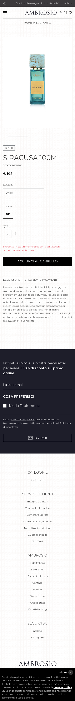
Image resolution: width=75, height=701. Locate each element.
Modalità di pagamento (37, 521)
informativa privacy (22, 419)
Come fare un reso (37, 514)
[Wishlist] (70, 12)
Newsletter (37, 569)
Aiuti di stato (37, 602)
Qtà (5, 226)
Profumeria (38, 479)
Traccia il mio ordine (37, 508)
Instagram (37, 637)
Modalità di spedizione (37, 528)
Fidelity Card (37, 562)
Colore (8, 184)
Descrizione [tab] (11, 279)
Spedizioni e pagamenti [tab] (41, 279)
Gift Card (37, 541)
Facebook (37, 630)
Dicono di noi (37, 596)
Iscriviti (41, 437)
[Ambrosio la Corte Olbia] (41, 12)
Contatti (37, 582)
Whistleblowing (37, 609)
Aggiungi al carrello (38, 261)
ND (8, 214)
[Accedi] (60, 12)
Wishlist (37, 589)
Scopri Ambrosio (38, 576)
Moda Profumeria (24, 406)
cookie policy (63, 687)
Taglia (7, 206)
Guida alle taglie (37, 534)
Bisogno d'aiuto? (37, 501)
